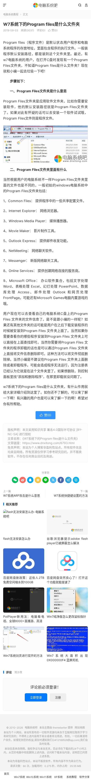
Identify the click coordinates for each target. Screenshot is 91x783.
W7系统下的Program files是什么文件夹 (41, 24)
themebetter (60, 727)
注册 (58, 697)
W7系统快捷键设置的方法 (71, 495)
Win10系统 (32, 777)
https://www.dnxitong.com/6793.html (48, 443)
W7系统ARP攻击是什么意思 (21, 495)
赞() (53, 30)
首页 (6, 773)
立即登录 (36, 697)
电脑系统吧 (45, 5)
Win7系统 (19, 777)
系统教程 (71, 777)
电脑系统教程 (10, 14)
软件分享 (84, 777)
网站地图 (80, 727)
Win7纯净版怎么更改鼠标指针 (66, 616)
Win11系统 (46, 777)
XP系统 (58, 777)
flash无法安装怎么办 (16, 538)
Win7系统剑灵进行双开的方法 (23, 655)
